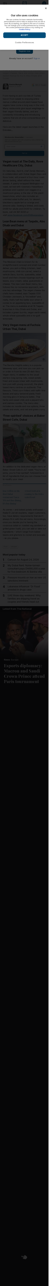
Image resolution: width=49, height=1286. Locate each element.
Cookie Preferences (24, 42)
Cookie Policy (24, 29)
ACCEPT (24, 35)
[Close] (46, 8)
